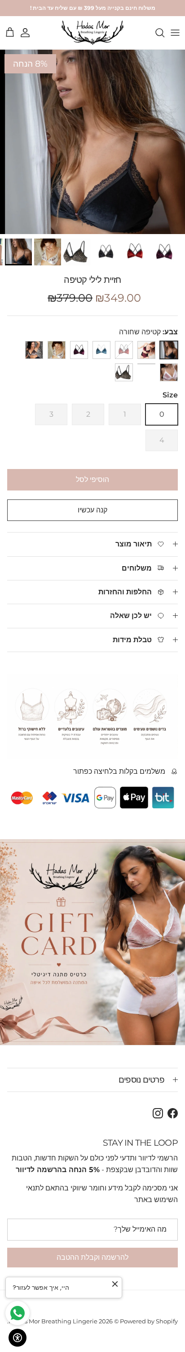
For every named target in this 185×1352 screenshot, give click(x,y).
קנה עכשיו (92, 510)
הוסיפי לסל (92, 479)
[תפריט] (175, 33)
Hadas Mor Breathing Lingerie (53, 1321)
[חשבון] (30, 33)
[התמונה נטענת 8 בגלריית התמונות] (92, 142)
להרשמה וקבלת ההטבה (92, 1257)
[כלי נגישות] (17, 1338)
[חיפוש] (155, 33)
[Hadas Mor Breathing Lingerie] (92, 33)
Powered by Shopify (149, 1321)
